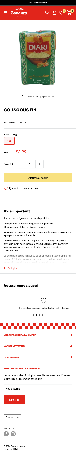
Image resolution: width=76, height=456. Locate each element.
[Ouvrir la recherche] (47, 13)
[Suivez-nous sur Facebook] (6, 433)
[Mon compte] (54, 13)
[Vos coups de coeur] (62, 13)
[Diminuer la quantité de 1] (20, 164)
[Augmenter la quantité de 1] (39, 164)
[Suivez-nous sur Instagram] (13, 433)
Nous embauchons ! (38, 2)
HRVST (16, 449)
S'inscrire (14, 399)
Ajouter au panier (38, 177)
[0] (69, 12)
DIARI (6, 118)
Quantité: (9, 164)
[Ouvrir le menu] (5, 12)
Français (9, 417)
